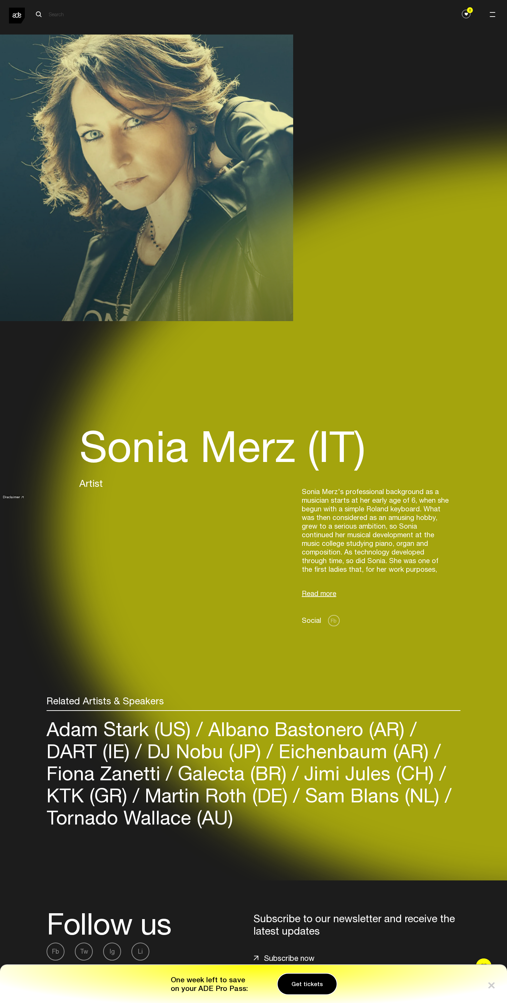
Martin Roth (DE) (216, 795)
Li (140, 951)
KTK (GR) (90, 795)
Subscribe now (289, 958)
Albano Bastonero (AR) (306, 729)
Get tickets (307, 984)
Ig (112, 951)
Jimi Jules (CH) (369, 773)
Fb (334, 621)
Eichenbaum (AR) (353, 751)
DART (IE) (91, 751)
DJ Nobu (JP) (204, 751)
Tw (84, 951)
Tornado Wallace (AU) (140, 817)
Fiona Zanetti (106, 773)
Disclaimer (11, 497)
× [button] (491, 984)
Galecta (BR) (232, 773)
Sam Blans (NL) (372, 795)
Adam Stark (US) (121, 729)
